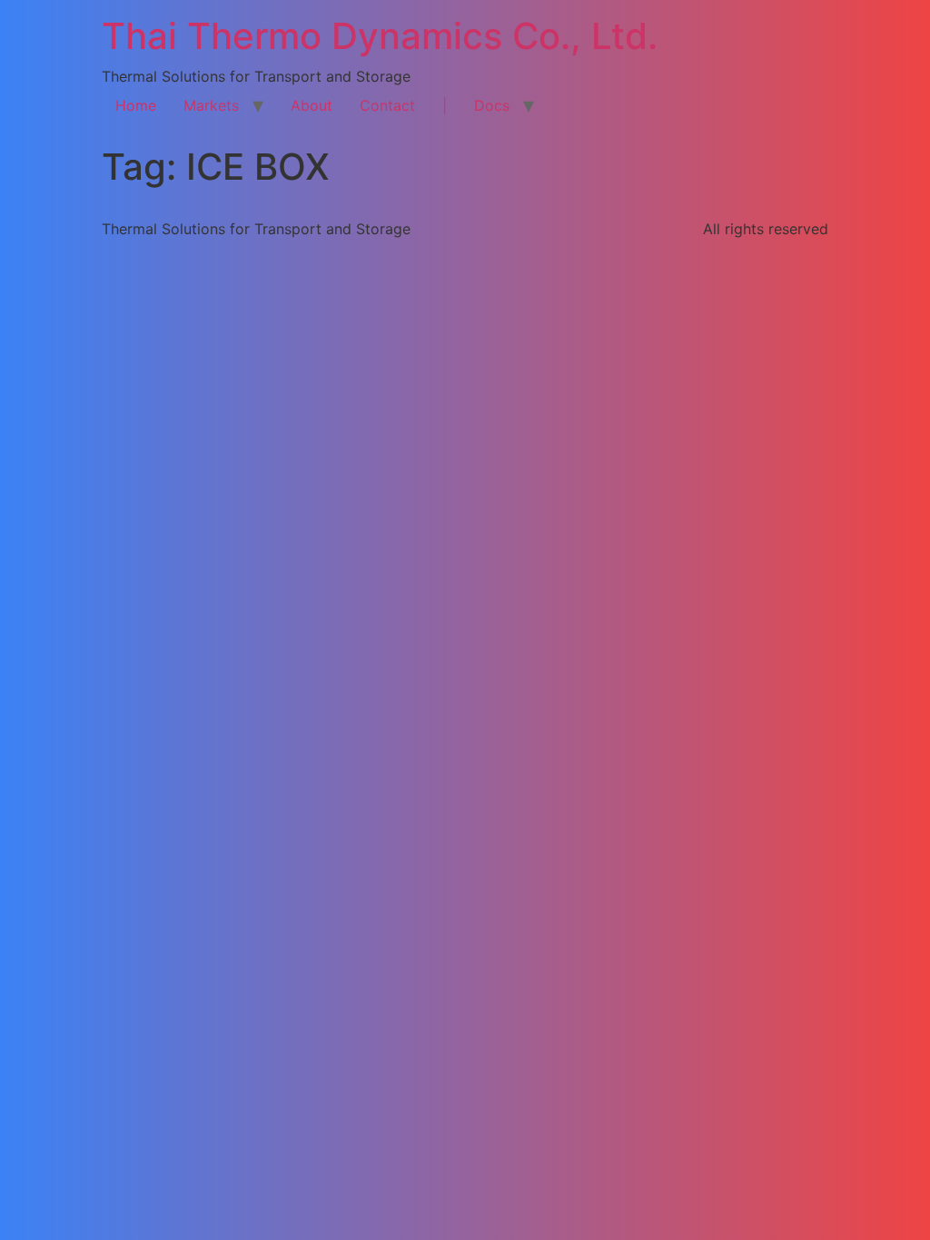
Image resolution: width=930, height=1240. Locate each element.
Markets (211, 105)
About (311, 105)
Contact (387, 105)
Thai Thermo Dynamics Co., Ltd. (380, 36)
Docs (492, 105)
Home (135, 105)
